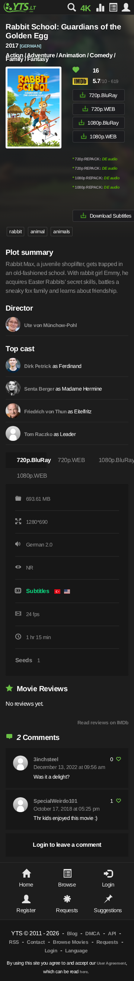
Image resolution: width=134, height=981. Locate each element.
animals (61, 231)
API (112, 933)
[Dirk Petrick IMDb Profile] (13, 365)
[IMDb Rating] (82, 81)
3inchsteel (46, 759)
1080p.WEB (103, 137)
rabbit (15, 231)
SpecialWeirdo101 (55, 801)
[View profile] (20, 763)
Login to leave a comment (67, 844)
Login (51, 950)
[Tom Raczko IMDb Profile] (13, 433)
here (83, 971)
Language (76, 950)
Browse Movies (70, 942)
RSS (14, 942)
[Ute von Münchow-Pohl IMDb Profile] (13, 324)
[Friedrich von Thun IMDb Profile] (13, 410)
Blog (72, 933)
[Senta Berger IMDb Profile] (13, 388)
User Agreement (111, 963)
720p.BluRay (103, 95)
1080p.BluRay (102, 123)
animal (38, 231)
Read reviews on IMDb (102, 722)
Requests (107, 942)
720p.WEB (103, 109)
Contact (36, 942)
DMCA (92, 933)
